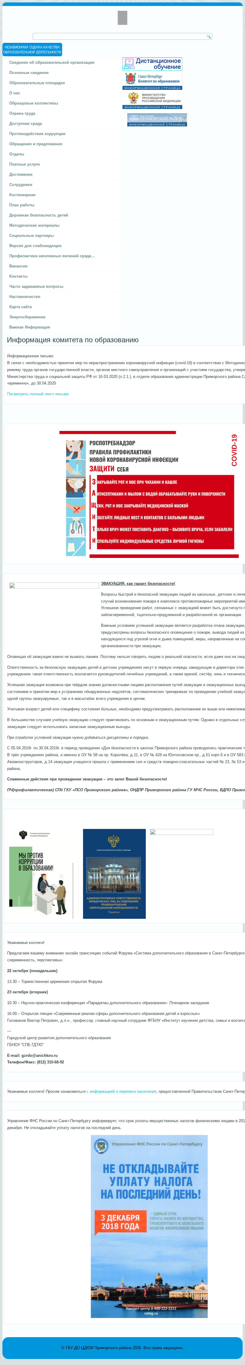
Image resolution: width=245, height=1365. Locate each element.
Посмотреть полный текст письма (37, 394)
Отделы (16, 154)
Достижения (21, 174)
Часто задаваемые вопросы (36, 286)
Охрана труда (22, 113)
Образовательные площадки (37, 83)
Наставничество (24, 296)
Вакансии (18, 266)
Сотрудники (20, 184)
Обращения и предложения (35, 144)
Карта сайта (20, 307)
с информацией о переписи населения (121, 1091)
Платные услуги (24, 164)
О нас (14, 93)
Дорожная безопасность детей (38, 215)
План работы (21, 205)
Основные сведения (29, 72)
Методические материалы (34, 225)
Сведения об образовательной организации (51, 62)
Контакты (18, 276)
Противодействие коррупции (37, 133)
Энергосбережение (27, 317)
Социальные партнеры (31, 235)
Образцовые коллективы (33, 103)
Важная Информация (29, 327)
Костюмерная (22, 195)
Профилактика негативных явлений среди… (52, 256)
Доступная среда (25, 123)
